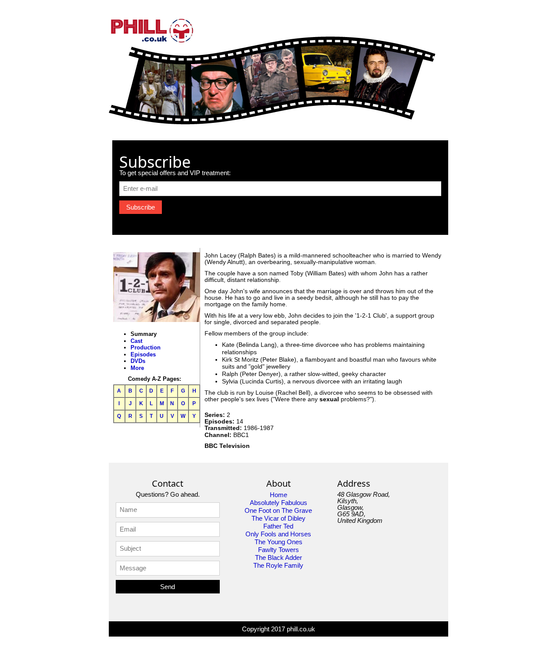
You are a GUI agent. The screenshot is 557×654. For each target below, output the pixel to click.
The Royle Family (278, 565)
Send (167, 586)
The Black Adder (278, 557)
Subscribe (140, 207)
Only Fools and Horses (278, 534)
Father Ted (278, 526)
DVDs (138, 361)
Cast (136, 341)
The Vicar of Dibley (278, 518)
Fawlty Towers (278, 549)
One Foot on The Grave (278, 510)
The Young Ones (278, 542)
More (137, 368)
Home (278, 494)
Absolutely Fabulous (278, 502)
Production (146, 347)
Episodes (143, 354)
